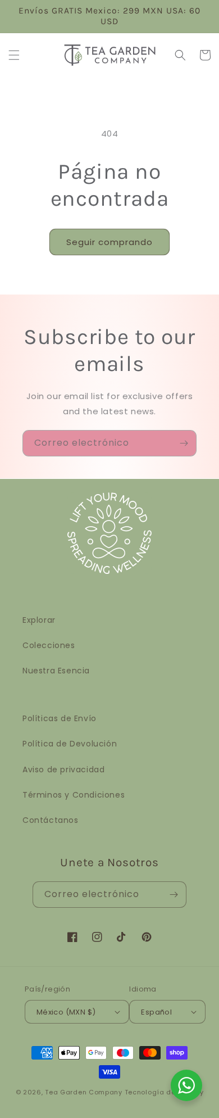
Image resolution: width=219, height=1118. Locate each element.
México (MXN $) (66, 1012)
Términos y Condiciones (73, 794)
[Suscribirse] (183, 443)
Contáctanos (50, 820)
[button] (14, 55)
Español (156, 1012)
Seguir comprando (109, 242)
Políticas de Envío (59, 718)
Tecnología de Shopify (164, 1092)
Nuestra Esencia (56, 670)
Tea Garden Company (83, 1092)
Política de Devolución (69, 743)
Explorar (39, 620)
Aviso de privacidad (63, 769)
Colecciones (48, 645)
